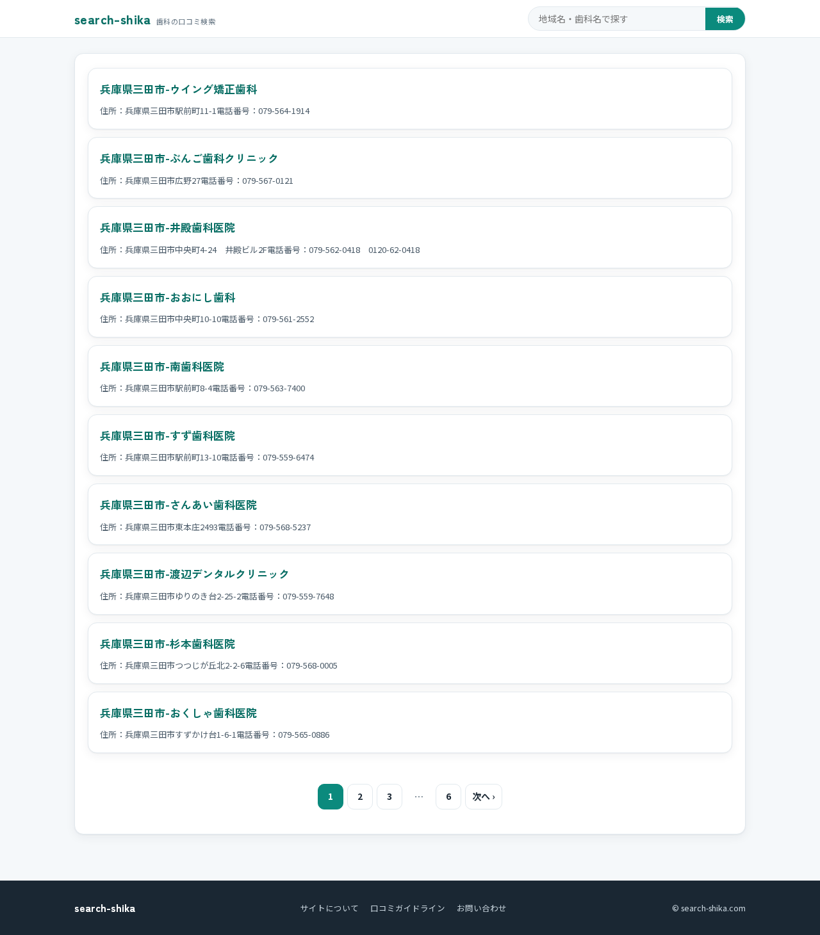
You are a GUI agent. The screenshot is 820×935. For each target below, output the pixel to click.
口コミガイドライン (407, 908)
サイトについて (329, 908)
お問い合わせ (482, 908)
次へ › (483, 796)
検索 (725, 19)
